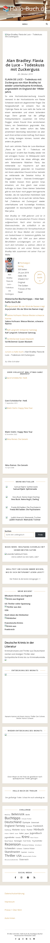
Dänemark (35, 822)
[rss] (30, 939)
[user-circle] (34, 939)
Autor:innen (10, 918)
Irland (6, 833)
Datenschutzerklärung (14, 893)
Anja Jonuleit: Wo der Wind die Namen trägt (24, 309)
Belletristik (17, 814)
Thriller (10, 855)
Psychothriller (37, 841)
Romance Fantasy (28, 845)
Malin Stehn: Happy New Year (19, 432)
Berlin (27, 814)
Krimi (25, 836)
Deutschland (13, 822)
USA (19, 855)
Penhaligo (24, 263)
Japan (27, 833)
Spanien (24, 852)
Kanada (18, 837)
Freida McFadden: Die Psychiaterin (25, 509)
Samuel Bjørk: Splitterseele (25, 489)
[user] (19, 939)
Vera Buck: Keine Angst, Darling (25, 499)
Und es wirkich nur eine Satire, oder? (25, 557)
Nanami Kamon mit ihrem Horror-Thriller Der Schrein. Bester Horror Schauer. (25, 717)
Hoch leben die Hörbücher (17, 615)
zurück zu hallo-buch (14, 351)
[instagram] (23, 939)
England (10, 825)
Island (12, 833)
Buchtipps (12, 818)
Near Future (9, 841)
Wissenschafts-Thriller (29, 856)
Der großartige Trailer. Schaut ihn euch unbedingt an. (25, 797)
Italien (21, 833)
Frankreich (38, 825)
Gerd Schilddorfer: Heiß (16, 400)
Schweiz (19, 848)
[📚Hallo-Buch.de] (25, 10)
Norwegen (18, 841)
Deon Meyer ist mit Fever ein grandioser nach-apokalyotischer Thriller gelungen (25, 778)
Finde (40, 534)
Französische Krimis (14, 623)
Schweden (10, 848)
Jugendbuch (36, 833)
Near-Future (34, 837)
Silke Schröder (14, 361)
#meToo (7, 815)
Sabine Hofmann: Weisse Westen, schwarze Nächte (24, 322)
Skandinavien (12, 851)
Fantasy (20, 825)
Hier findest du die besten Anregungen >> (25, 579)
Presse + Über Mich (13, 910)
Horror (23, 830)
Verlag (21, 266)
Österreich (23, 859)
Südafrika (31, 852)
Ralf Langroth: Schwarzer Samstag (20, 332)
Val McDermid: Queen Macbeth (18, 341)
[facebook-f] (16, 939)
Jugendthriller (10, 837)
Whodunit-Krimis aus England (18, 595)
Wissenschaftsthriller (11, 860)
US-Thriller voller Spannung (17, 603)
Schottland (38, 845)
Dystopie (26, 822)
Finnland (29, 826)
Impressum (10, 901)
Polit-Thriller (27, 841)
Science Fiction (29, 848)
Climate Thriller (27, 819)
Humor (30, 830)
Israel (16, 833)
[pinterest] (27, 939)
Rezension (13, 844)
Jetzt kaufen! (39, 277)
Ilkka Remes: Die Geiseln (16, 465)
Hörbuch (39, 829)
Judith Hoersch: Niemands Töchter (25, 519)
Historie (16, 829)
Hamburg (8, 830)
